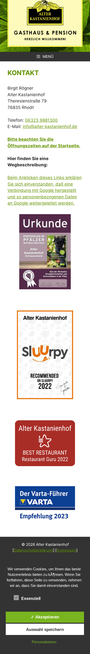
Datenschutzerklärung (33, 550)
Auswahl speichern (45, 629)
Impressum (66, 550)
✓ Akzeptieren (45, 617)
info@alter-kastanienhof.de (50, 126)
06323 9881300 (41, 120)
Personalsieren (44, 642)
